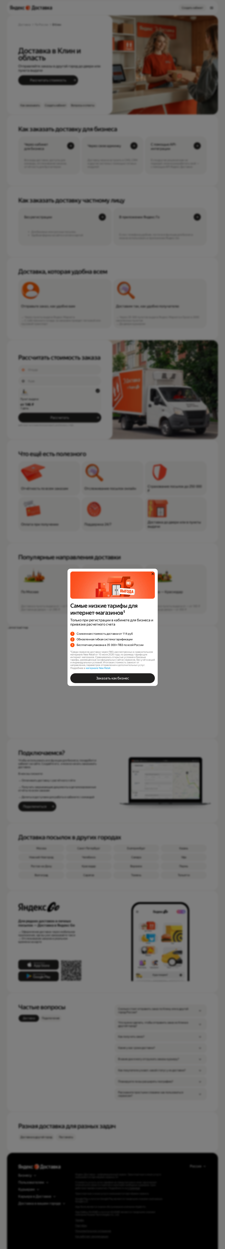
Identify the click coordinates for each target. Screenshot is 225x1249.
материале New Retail (98, 668)
